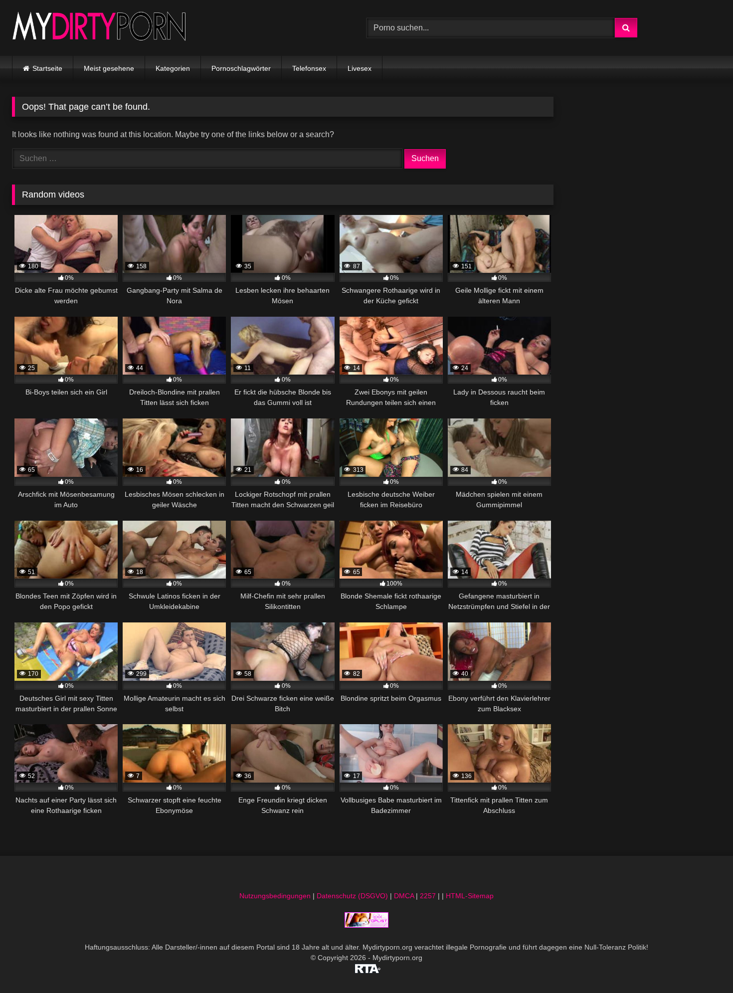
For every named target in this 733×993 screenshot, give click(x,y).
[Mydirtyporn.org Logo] (99, 27)
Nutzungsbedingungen (275, 896)
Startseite (47, 68)
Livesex (359, 68)
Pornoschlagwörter (241, 68)
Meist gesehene (109, 68)
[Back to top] (702, 963)
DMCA (404, 896)
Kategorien (173, 68)
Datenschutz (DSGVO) (352, 896)
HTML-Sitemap (470, 896)
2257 (428, 896)
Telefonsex (309, 68)
